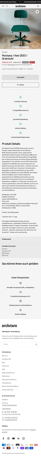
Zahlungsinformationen (9, 379)
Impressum (5, 366)
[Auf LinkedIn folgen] (18, 438)
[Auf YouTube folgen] (13, 438)
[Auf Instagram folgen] (8, 438)
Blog (3, 362)
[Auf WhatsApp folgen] (23, 438)
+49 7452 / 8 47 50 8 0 (11, 417)
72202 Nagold (6, 408)
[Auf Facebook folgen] (3, 438)
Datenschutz (6, 376)
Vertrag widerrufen (8, 390)
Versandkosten (12, 64)
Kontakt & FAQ (6, 359)
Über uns (5, 356)
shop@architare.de (11, 420)
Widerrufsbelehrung (8, 373)
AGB (3, 369)
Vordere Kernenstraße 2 (9, 405)
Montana (4, 52)
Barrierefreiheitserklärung (10, 386)
